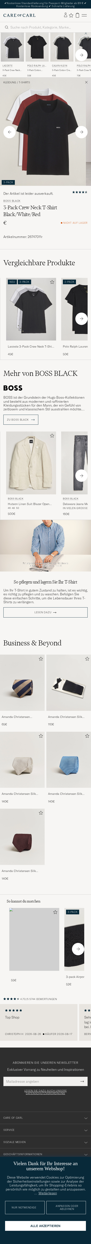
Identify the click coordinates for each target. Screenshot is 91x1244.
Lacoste (7, 65)
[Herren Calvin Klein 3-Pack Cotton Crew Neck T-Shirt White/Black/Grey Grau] (61, 47)
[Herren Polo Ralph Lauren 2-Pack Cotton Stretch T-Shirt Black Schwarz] (37, 47)
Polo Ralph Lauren (36, 66)
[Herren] (34, 939)
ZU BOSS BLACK (18, 419)
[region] (45, 1022)
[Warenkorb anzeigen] (77, 15)
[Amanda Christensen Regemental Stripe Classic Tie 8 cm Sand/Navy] (22, 713)
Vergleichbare (39, 262)
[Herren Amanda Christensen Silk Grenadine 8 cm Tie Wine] (22, 837)
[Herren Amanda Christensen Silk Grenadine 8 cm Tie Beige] (22, 760)
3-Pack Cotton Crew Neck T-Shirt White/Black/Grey (61, 70)
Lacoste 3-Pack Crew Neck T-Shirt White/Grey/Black (31, 347)
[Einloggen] (65, 15)
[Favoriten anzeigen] (71, 15)
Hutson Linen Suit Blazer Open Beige (28, 504)
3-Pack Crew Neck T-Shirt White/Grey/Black (11, 70)
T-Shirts (24, 82)
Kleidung (9, 82)
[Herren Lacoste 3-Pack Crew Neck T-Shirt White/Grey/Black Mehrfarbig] (12, 47)
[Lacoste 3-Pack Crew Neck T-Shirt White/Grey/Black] (31, 343)
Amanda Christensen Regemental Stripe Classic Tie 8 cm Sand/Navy (22, 717)
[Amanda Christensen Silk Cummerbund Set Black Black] (68, 713)
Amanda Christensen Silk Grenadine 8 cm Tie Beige (19, 794)
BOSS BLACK (12, 200)
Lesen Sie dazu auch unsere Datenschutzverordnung (45, 1092)
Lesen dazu (42, 612)
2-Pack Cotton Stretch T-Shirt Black (34, 70)
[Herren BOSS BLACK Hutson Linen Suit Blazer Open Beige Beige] (31, 463)
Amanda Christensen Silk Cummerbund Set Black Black (68, 717)
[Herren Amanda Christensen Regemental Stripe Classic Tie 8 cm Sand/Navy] (22, 683)
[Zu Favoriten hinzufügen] (51, 283)
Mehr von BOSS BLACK (40, 373)
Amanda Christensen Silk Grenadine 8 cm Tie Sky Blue (67, 794)
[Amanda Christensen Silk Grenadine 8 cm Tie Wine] (22, 867)
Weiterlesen (48, 1193)
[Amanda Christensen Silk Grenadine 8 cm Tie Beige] (22, 790)
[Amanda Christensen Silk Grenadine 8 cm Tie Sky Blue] (68, 790)
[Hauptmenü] (84, 15)
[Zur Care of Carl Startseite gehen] (19, 15)
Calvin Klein (59, 65)
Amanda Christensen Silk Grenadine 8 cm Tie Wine (19, 871)
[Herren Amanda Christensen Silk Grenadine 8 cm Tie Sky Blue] (68, 760)
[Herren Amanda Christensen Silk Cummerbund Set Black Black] (68, 683)
